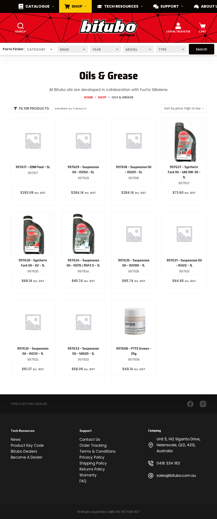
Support (169, 6)
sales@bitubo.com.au (176, 475)
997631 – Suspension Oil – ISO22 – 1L (184, 263)
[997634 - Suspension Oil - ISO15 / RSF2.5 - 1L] (83, 234)
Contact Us (89, 439)
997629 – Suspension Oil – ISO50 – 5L (83, 169)
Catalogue (37, 6)
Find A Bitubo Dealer (29, 404)
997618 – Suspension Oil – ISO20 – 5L (133, 169)
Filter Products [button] (34, 108)
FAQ (82, 481)
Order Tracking (93, 445)
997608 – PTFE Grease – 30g (133, 351)
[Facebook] (190, 404)
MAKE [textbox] (64, 49)
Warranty (88, 475)
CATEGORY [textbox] (36, 49)
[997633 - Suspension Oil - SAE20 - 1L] (83, 322)
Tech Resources (121, 6)
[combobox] (39, 49)
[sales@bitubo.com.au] (150, 475)
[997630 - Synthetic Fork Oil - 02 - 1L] (33, 234)
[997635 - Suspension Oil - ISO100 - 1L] (134, 234)
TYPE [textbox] (163, 49)
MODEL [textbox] (131, 49)
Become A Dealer (26, 457)
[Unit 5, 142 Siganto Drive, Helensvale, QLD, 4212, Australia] (150, 445)
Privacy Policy (91, 457)
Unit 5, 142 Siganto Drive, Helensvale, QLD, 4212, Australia (178, 445)
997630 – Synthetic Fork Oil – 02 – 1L (33, 263)
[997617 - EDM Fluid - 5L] (33, 140)
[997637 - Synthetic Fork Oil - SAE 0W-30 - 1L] (184, 140)
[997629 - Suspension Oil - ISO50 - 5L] (83, 140)
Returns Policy (92, 469)
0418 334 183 (168, 463)
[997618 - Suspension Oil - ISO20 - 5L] (134, 140)
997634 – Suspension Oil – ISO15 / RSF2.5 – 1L (83, 263)
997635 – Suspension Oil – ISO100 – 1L (133, 263)
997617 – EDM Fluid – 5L (33, 167)
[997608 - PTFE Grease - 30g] (134, 322)
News (16, 439)
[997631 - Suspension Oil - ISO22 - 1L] (184, 234)
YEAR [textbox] (97, 49)
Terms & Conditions (97, 451)
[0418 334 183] (150, 463)
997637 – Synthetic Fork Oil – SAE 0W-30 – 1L (184, 172)
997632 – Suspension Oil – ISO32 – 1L (33, 351)
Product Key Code (27, 445)
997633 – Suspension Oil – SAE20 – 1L (83, 351)
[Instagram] (203, 404)
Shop (77, 6)
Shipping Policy (93, 463)
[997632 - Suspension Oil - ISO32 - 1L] (33, 322)
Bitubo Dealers (24, 451)
